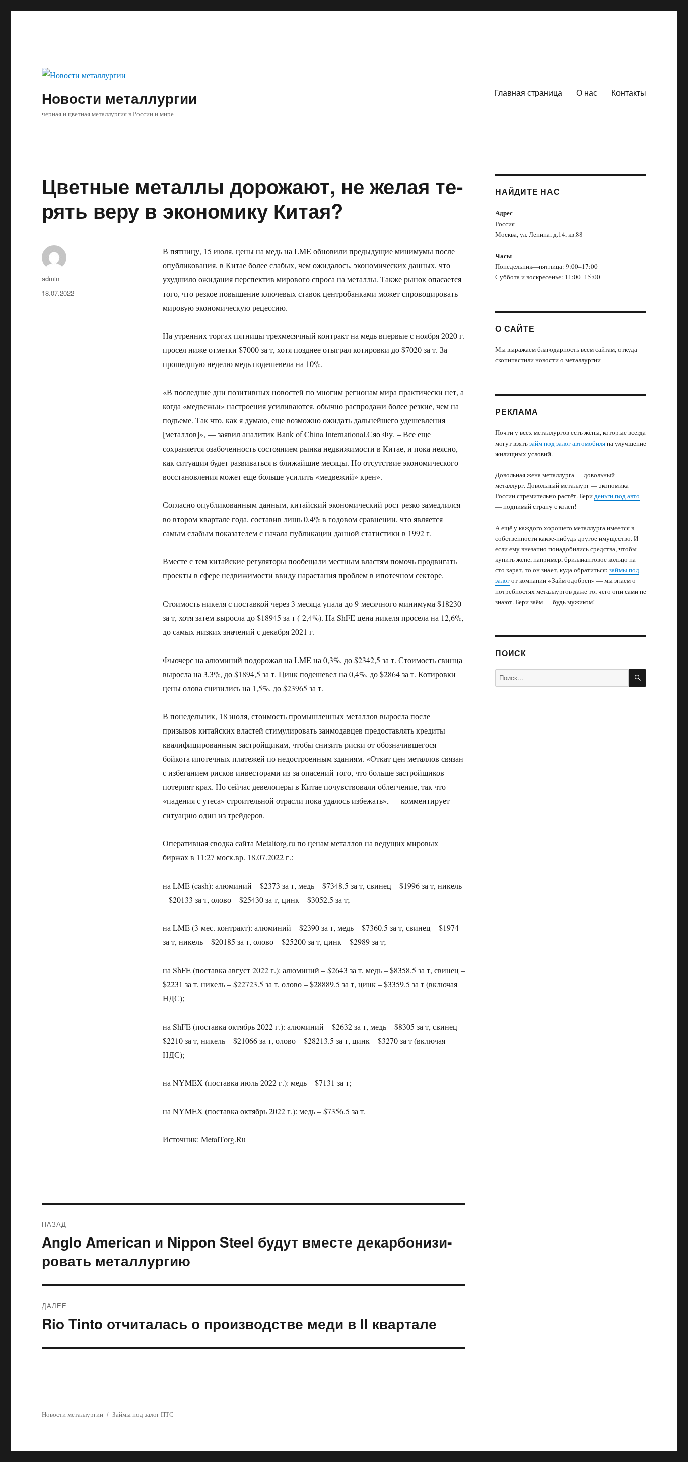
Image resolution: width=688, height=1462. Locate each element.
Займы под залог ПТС (143, 1414)
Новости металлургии (119, 98)
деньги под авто (617, 495)
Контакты (628, 92)
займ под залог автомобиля (567, 443)
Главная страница (528, 92)
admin (50, 278)
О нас (586, 92)
